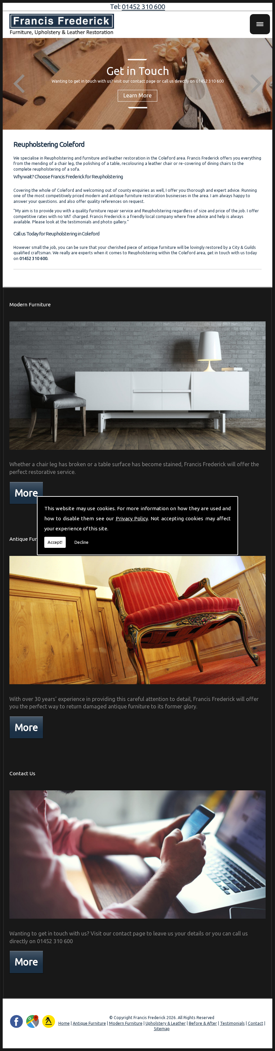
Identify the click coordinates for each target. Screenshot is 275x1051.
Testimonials (232, 1023)
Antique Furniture (30, 539)
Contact (255, 1023)
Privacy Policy (132, 518)
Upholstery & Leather (166, 1023)
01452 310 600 (143, 6)
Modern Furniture (30, 304)
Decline (81, 542)
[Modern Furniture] (137, 451)
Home (64, 1023)
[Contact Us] (137, 920)
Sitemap (162, 1028)
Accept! (55, 542)
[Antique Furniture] (137, 686)
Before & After (203, 1023)
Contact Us (22, 773)
